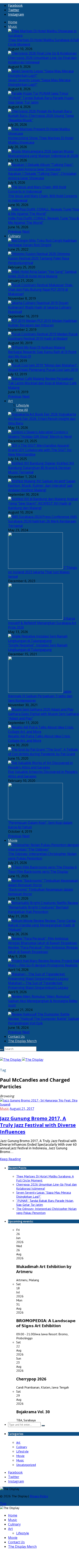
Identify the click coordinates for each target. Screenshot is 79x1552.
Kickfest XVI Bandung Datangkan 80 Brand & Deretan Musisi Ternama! (41, 467)
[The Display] (21, 1059)
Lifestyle (22, 405)
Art (10, 401)
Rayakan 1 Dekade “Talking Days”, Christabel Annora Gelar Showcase (42, 175)
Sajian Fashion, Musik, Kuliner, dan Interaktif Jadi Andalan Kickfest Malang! (41, 485)
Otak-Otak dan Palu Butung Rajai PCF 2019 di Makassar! (40, 289)
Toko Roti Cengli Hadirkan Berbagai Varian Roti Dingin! (42, 242)
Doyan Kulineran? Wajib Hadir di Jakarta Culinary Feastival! (39, 307)
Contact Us (16, 1036)
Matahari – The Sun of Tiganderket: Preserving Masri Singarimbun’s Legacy (38, 985)
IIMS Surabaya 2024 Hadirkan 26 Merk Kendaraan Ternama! (42, 521)
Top (3, 1503)
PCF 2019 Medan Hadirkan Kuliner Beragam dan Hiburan (42, 322)
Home (12, 22)
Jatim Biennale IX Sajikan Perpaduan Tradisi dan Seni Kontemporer (40, 696)
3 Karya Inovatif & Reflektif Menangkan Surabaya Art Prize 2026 (42, 623)
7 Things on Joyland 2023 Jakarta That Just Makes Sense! (42, 572)
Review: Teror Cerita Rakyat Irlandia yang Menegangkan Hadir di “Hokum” (42, 925)
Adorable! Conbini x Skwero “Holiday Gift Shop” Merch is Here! (40, 434)
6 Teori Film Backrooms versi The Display (42, 869)
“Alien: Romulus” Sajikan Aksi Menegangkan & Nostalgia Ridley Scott (43, 1001)
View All (22, 410)
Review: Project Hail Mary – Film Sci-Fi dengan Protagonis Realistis (43, 963)
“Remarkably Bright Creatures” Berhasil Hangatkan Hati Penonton (38, 909)
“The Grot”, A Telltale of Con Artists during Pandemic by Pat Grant (43, 751)
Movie (12, 840)
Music (12, 26)
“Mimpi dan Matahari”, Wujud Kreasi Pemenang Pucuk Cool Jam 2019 (43, 367)
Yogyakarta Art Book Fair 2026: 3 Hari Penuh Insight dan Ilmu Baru (42, 418)
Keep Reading (10, 1159)
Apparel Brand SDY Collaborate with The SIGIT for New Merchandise (40, 450)
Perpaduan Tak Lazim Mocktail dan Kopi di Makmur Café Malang (42, 383)
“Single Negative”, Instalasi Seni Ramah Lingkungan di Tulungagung (37, 647)
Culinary (14, 236)
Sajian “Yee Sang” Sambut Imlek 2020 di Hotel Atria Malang (42, 273)
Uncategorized (26, 1465)
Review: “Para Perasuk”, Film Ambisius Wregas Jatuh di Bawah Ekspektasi (43, 949)
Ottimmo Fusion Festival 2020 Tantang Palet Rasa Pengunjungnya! (39, 258)
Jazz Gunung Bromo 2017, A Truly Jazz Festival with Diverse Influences (38, 1125)
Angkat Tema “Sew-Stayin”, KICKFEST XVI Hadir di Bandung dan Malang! (43, 503)
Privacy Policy (39, 1496)
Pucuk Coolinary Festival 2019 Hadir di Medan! (43, 336)
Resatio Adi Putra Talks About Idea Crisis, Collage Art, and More (39, 738)
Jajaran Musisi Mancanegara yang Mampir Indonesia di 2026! (43, 153)
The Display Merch (22, 1041)
